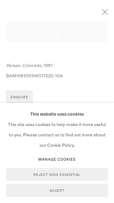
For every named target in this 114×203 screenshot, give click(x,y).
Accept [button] (57, 191)
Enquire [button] (19, 97)
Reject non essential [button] (56, 175)
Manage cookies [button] (57, 159)
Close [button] (103, 13)
